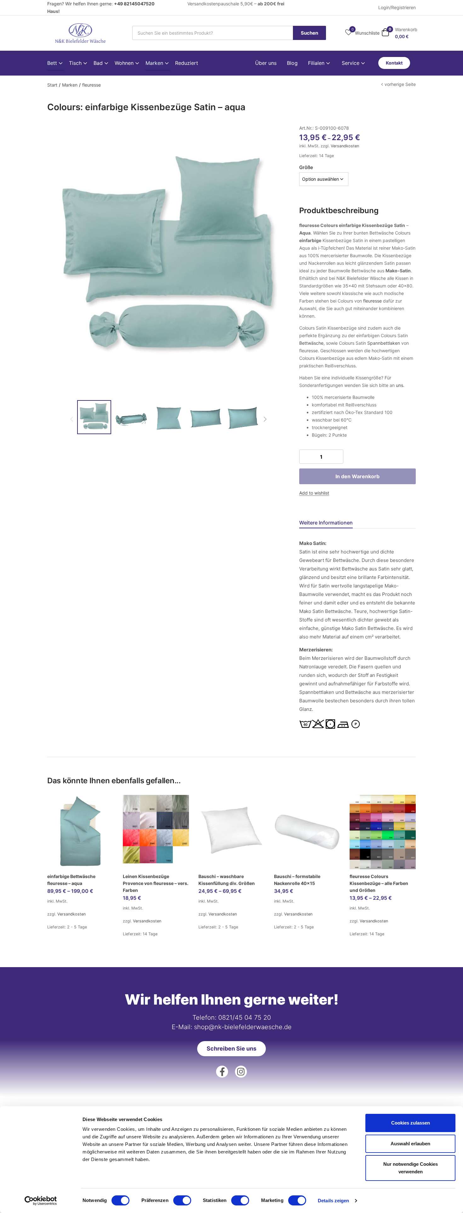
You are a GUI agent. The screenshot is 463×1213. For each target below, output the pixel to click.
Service (351, 63)
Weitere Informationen (326, 522)
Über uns (266, 63)
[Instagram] (241, 1072)
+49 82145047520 (134, 3)
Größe (306, 167)
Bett (53, 63)
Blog (292, 63)
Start (52, 85)
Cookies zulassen (410, 1122)
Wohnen (125, 63)
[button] (399, 33)
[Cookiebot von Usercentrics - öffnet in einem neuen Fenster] (40, 1200)
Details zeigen (333, 1200)
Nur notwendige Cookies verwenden (410, 1167)
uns (399, 385)
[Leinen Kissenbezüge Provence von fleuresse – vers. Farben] (156, 832)
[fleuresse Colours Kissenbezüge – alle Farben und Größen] (383, 832)
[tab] (333, 523)
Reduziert (186, 63)
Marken (155, 63)
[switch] (182, 1200)
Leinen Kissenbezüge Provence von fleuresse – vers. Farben (155, 883)
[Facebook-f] (222, 1072)
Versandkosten (345, 146)
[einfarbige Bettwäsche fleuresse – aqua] (80, 832)
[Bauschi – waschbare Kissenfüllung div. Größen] (231, 832)
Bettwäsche (311, 343)
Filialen (317, 63)
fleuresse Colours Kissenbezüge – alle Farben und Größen (379, 883)
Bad (99, 63)
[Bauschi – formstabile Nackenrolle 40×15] (307, 832)
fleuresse (91, 85)
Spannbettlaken (383, 343)
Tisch (76, 63)
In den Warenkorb (357, 476)
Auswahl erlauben (410, 1143)
